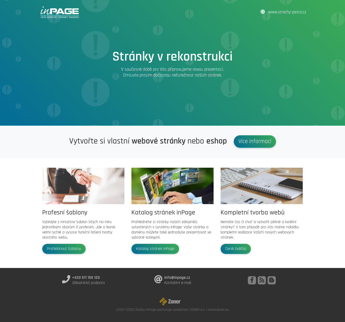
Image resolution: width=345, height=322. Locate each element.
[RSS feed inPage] (262, 280)
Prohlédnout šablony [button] (64, 248)
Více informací (254, 141)
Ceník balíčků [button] (235, 248)
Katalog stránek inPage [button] (155, 248)
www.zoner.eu (218, 309)
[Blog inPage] (272, 280)
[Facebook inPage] (252, 280)
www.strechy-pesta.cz (286, 12)
